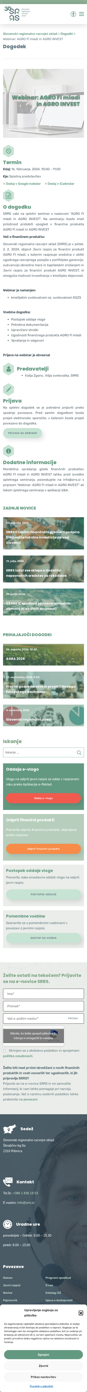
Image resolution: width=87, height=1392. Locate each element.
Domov (8, 1278)
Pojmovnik (10, 1300)
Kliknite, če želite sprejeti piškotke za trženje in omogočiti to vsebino (33, 1036)
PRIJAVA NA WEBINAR (22, 433)
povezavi (30, 1099)
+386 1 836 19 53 (25, 1193)
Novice (7, 1293)
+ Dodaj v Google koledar (22, 184)
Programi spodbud (58, 1278)
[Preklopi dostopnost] (73, 14)
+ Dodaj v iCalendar (59, 184)
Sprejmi (43, 1355)
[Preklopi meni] (81, 14)
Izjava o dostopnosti (59, 1300)
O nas (49, 1285)
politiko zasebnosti (17, 1056)
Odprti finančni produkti (44, 848)
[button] (81, 1313)
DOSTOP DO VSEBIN (43, 938)
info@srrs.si (25, 1202)
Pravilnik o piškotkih (41, 1386)
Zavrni (43, 1366)
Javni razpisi (11, 1285)
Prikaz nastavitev (43, 1377)
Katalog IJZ (53, 1293)
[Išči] (79, 752)
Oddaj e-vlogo (43, 798)
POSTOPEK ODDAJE (43, 894)
